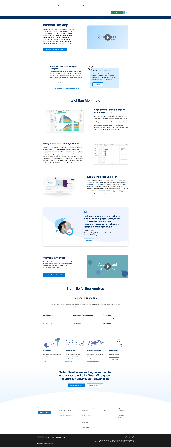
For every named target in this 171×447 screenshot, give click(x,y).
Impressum (39, 441)
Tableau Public (85, 410)
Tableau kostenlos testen (76, 385)
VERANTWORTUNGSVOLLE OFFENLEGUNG (70, 441)
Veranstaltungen (85, 427)
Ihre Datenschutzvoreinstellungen (46, 443)
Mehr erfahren (46, 323)
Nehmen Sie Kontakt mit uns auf (111, 9)
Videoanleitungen (46, 358)
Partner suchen (106, 410)
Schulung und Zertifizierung (124, 412)
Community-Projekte (68, 361)
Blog (53, 437)
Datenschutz (58, 441)
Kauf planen (98, 84)
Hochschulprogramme (87, 425)
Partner (104, 408)
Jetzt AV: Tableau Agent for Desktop (54, 275)
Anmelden (131, 9)
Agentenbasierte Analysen (65, 410)
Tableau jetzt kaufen (94, 385)
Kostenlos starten (117, 12)
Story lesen (89, 240)
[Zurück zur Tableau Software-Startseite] (42, 2)
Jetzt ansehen (100, 17)
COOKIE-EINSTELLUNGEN (86, 441)
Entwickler (58, 437)
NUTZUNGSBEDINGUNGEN (48, 441)
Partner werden (106, 412)
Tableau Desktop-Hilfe (113, 359)
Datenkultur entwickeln (64, 412)
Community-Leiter (86, 415)
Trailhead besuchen (68, 358)
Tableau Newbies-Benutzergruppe (93, 361)
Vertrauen (47, 437)
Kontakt (61, 420)
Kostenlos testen (44, 412)
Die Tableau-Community (88, 408)
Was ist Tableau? (63, 408)
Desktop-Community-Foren (92, 358)
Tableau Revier (85, 422)
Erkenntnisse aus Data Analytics (66, 415)
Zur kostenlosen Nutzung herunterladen (55, 49)
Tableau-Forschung (63, 417)
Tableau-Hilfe (121, 415)
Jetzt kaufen (129, 12)
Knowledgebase (121, 410)
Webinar (44, 361)
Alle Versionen (121, 417)
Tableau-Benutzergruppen (87, 412)
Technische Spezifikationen (114, 357)
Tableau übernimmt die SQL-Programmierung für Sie (65, 88)
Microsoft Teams (98, 184)
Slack (105, 184)
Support (120, 408)
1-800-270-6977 (123, 9)
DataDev (83, 417)
